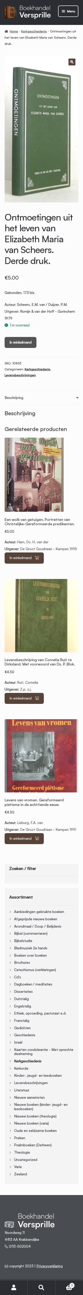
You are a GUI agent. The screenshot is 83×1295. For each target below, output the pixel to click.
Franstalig (21, 1020)
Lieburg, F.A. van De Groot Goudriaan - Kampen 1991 (40, 815)
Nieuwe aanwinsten (29, 1097)
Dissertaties (23, 991)
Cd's (17, 977)
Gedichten (22, 1028)
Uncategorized (25, 1160)
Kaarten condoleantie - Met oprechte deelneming (43, 1051)
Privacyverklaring (49, 1266)
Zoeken (41, 1287)
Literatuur (21, 1090)
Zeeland (20, 1174)
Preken (19, 1138)
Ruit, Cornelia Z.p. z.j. (40, 674)
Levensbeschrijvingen (20, 375)
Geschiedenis (24, 1035)
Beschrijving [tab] (14, 398)
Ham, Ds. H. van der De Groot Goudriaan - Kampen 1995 (41, 534)
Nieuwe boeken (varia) (31, 1123)
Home (14, 31)
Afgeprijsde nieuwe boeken (35, 919)
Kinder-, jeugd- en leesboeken (38, 1075)
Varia (18, 1167)
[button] (71, 62)
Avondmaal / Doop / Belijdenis (37, 926)
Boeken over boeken (30, 955)
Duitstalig (21, 999)
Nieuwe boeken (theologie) (35, 1116)
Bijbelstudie (23, 941)
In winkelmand (20, 342)
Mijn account (14, 1287)
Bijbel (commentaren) (30, 933)
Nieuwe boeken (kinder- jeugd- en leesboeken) (41, 1106)
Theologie (22, 1152)
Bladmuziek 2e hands (30, 948)
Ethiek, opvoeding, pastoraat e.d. (40, 1013)
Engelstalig (22, 1006)
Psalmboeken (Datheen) (33, 1145)
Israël (18, 1042)
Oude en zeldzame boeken (35, 1130)
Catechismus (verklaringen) (35, 970)
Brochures (22, 962)
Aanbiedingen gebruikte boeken (39, 912)
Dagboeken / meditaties (33, 984)
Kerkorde (21, 1068)
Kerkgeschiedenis (34, 31)
